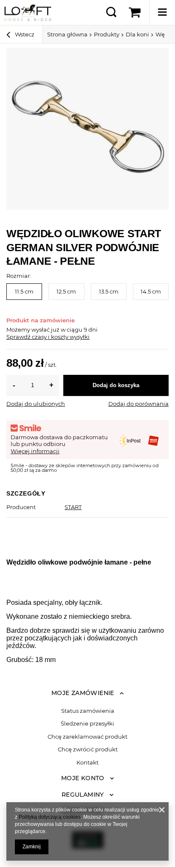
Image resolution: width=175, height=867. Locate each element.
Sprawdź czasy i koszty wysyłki (48, 336)
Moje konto (82, 778)
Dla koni (137, 34)
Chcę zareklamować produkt (87, 737)
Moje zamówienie (82, 693)
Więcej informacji (35, 451)
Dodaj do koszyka (116, 385)
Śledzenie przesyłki (87, 723)
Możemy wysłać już (32, 329)
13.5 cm (109, 291)
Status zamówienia (87, 711)
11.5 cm (24, 291)
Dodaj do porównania (138, 403)
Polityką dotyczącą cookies (50, 817)
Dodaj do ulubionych (35, 403)
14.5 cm (151, 291)
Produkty (106, 34)
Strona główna (67, 34)
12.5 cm (66, 291)
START (73, 507)
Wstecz (24, 34)
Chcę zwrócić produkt (88, 749)
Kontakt (87, 762)
